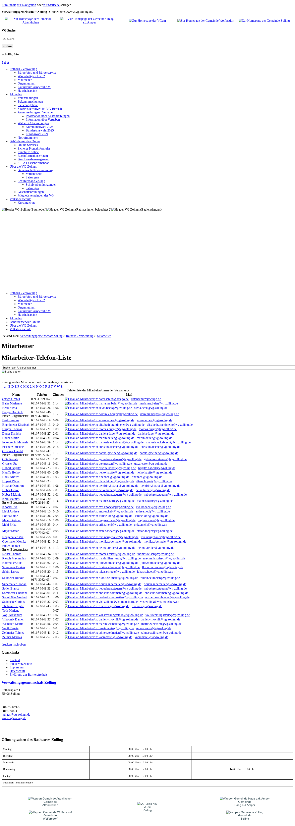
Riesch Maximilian (14, 558)
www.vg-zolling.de (14, 718)
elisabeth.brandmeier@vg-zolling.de (170, 424)
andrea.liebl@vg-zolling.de (152, 511)
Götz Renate (10, 459)
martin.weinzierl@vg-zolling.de (161, 623)
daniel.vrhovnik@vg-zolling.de (160, 619)
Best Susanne (10, 420)
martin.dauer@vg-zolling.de (154, 438)
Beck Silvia (9, 407)
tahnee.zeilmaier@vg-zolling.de (161, 632)
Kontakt (15, 660)
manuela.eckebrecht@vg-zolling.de (168, 442)
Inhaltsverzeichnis (21, 663)
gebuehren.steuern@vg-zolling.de (165, 459)
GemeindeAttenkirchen (50, 803)
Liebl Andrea (10, 511)
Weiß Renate (10, 628)
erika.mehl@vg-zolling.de (150, 524)
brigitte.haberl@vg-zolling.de (156, 468)
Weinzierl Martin (12, 623)
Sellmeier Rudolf (13, 578)
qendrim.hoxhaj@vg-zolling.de (160, 485)
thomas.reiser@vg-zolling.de (155, 554)
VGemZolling (147, 808)
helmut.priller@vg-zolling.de (156, 547)
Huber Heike (10, 490)
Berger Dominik (12, 412)
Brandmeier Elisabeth (16, 424)
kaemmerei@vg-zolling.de (151, 637)
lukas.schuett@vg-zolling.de (155, 571)
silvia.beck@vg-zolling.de (150, 407)
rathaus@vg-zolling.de (16, 714)
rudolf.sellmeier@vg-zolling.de (160, 578)
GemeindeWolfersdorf (50, 817)
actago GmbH (11, 399)
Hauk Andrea (10, 477)
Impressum (16, 667)
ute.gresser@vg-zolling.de (150, 463)
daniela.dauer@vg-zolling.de (156, 433)
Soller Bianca (10, 588)
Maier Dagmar (11, 520)
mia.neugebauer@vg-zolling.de (161, 537)
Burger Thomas (12, 429)
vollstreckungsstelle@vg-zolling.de (167, 615)
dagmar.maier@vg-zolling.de (156, 520)
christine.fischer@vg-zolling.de (160, 446)
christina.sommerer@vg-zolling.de (166, 593)
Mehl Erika (9, 524)
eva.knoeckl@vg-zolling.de (153, 507)
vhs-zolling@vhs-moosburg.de (159, 601)
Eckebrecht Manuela (15, 442)
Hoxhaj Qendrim (13, 485)
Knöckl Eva (9, 507)
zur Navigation (26, 5)
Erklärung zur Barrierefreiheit (28, 674)
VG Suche (8, 30)
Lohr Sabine (10, 515)
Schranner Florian (13, 567)
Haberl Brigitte (11, 468)
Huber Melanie (11, 494)
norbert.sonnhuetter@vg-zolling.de (167, 597)
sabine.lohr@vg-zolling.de (151, 515)
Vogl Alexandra (12, 615)
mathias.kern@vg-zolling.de (155, 500)
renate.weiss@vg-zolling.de (153, 628)
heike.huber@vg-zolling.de (153, 490)
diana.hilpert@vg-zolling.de (154, 481)
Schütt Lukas (10, 571)
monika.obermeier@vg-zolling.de (165, 541)
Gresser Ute (9, 463)
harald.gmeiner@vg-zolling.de (159, 453)
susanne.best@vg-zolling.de (154, 420)
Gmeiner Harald (12, 451)
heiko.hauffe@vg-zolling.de (154, 472)
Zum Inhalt (9, 5)
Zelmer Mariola (12, 637)
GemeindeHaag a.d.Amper (244, 803)
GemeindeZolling (244, 817)
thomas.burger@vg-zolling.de (158, 429)
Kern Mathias (10, 499)
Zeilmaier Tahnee (13, 632)
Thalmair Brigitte (13, 606)
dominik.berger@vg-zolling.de (159, 414)
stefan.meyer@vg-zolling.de (155, 531)
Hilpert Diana (10, 481)
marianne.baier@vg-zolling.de (158, 403)
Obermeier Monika (14, 541)
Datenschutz (17, 671)
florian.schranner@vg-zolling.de (162, 567)
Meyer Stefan (10, 531)
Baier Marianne (12, 403)
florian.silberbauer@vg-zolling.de (165, 584)
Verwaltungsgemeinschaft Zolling (29, 682)
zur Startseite (51, 5)
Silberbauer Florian (14, 584)
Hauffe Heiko (11, 472)
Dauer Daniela (11, 433)
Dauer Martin (10, 438)
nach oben (19, 644)
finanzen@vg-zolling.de (147, 477)
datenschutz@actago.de (146, 399)
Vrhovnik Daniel (12, 619)
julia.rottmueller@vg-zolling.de (160, 562)
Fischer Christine (13, 446)
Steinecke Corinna (13, 601)
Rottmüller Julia (12, 562)
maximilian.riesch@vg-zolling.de (164, 558)
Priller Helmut (11, 546)
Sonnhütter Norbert (14, 597)
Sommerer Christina (14, 593)
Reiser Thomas (11, 554)
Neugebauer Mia (12, 537)
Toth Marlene (10, 610)
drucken (7, 644)
